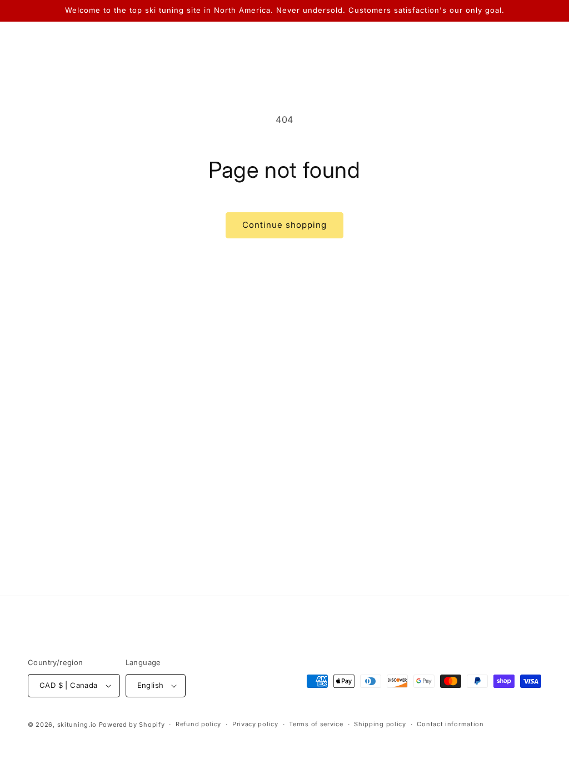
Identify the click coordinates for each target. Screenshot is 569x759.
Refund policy (198, 724)
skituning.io (77, 724)
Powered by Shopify (132, 724)
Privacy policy (255, 724)
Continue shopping (284, 224)
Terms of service (316, 724)
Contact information (450, 724)
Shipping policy (380, 724)
